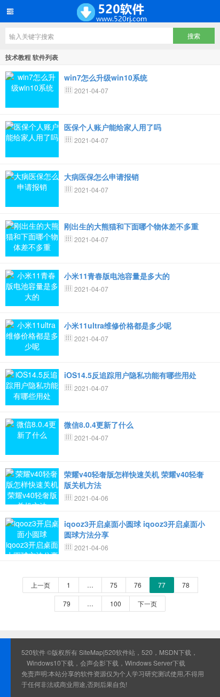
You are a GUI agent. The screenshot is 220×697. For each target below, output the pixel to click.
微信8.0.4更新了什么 (98, 424)
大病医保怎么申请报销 (101, 176)
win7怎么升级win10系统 (105, 77)
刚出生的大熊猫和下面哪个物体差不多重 (131, 226)
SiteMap (91, 651)
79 (66, 603)
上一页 (40, 584)
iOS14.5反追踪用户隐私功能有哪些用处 (130, 375)
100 (115, 603)
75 (113, 584)
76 (138, 584)
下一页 (147, 603)
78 (186, 584)
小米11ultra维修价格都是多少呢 (117, 325)
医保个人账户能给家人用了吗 (112, 127)
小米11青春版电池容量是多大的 (117, 275)
